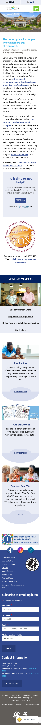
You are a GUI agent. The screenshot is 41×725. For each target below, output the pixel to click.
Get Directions (12, 683)
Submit (9, 649)
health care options (19, 154)
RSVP (20, 514)
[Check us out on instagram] (20, 550)
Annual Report (7, 575)
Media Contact (7, 571)
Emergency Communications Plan (13, 586)
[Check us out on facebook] (10, 550)
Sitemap (19, 705)
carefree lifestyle (21, 85)
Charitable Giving (8, 557)
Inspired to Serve (8, 561)
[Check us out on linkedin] (30, 550)
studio (28, 122)
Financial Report (8, 578)
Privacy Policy (7, 705)
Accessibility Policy (9, 582)
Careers (5, 568)
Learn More (20, 391)
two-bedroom (18, 122)
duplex (8, 125)
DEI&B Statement (8, 564)
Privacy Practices (32, 705)
